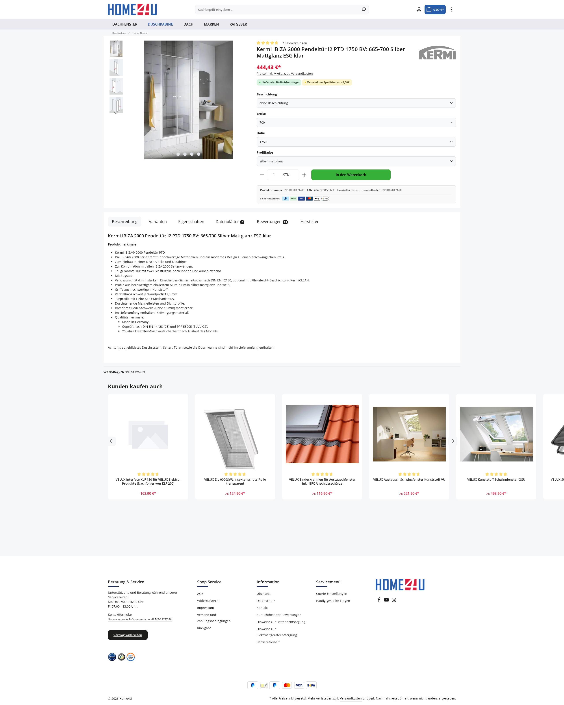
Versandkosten (351, 698)
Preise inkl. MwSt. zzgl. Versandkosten (285, 73)
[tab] (124, 222)
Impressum (205, 608)
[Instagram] (393, 601)
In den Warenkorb (351, 174)
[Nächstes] (116, 113)
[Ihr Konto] (419, 9)
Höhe (261, 133)
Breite (261, 114)
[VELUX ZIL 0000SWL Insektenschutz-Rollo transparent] (235, 434)
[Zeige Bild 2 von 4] (185, 154)
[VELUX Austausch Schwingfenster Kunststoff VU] (409, 434)
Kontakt (262, 608)
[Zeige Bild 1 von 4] (178, 154)
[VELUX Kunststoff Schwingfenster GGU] (496, 434)
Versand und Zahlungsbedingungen (214, 618)
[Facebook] (379, 601)
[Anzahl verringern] (262, 174)
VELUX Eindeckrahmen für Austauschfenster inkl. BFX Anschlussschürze (322, 482)
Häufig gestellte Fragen (333, 601)
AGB (200, 594)
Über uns (263, 594)
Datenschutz (266, 601)
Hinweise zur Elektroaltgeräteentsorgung (277, 632)
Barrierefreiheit (268, 642)
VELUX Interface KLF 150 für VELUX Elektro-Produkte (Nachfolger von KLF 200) (148, 482)
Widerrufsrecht (208, 601)
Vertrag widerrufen (127, 635)
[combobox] (277, 9)
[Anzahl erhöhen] (304, 174)
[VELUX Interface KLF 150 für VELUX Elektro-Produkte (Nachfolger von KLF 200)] (148, 434)
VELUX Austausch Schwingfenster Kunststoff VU (409, 480)
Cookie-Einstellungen (331, 594)
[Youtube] (386, 601)
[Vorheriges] (116, 40)
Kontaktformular (140, 616)
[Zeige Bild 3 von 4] (191, 154)
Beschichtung (267, 94)
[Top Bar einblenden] (451, 9)
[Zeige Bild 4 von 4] (198, 154)
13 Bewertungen (295, 43)
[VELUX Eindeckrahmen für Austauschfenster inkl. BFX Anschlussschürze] (322, 434)
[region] (178, 100)
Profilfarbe (265, 152)
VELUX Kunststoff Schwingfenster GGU (496, 480)
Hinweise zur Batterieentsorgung (281, 622)
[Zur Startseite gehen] (132, 9)
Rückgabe (204, 628)
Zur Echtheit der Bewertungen (279, 615)
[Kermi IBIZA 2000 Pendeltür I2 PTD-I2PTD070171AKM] (188, 100)
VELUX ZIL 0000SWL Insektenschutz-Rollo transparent (235, 482)
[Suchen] (363, 9)
